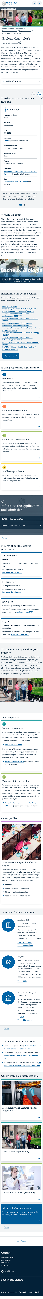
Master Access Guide (13, 744)
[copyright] (40, 23)
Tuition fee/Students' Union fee (16, 182)
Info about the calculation (12, 572)
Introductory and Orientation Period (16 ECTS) (20, 309)
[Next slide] (39, 94)
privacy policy (12, 1292)
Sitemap (4, 1292)
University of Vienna (8, 28)
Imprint (31, 1292)
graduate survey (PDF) (25, 612)
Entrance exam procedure (8, 8)
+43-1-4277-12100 (25, 942)
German (7, 141)
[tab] (20, 205)
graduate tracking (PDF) (20, 634)
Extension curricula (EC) (14, 761)
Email (20, 1017)
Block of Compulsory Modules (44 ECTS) (18, 311)
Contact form (5, 1265)
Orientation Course (9, 306)
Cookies (37, 1292)
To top (4, 538)
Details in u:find (11, 356)
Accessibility (23, 1292)
